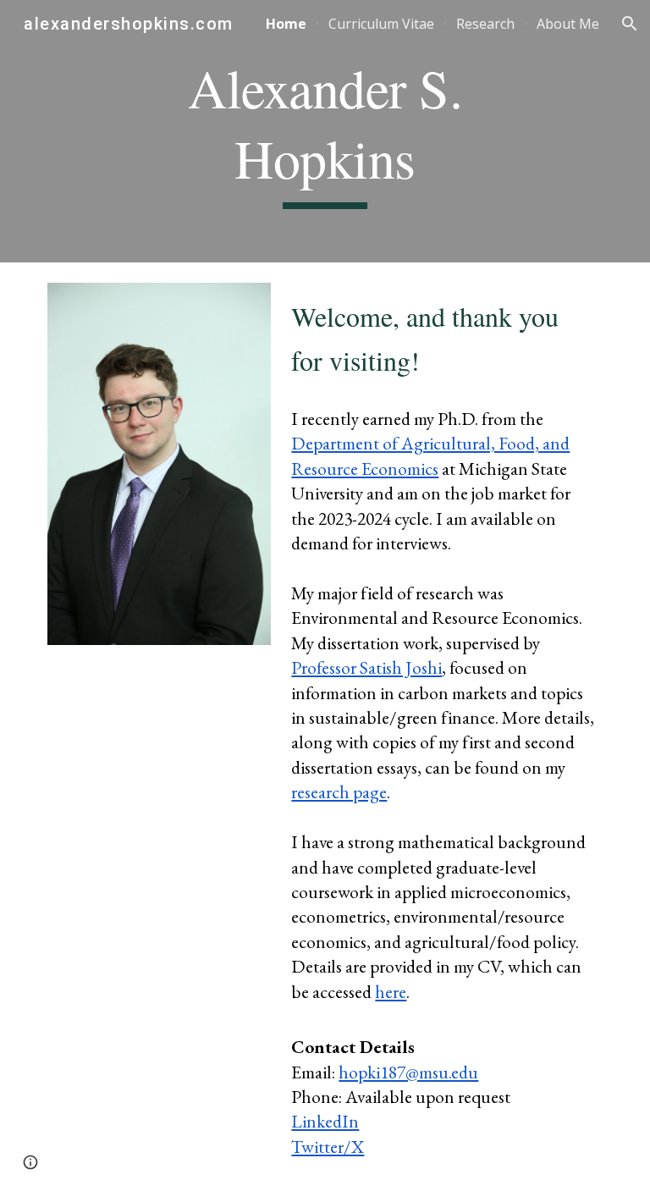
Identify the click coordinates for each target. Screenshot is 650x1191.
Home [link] (286, 23)
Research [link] (485, 23)
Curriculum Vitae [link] (381, 23)
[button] (629, 23)
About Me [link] (568, 23)
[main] (324, 131)
